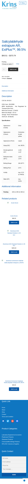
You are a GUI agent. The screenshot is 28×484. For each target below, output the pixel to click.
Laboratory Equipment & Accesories (12, 435)
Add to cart (13, 69)
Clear (17, 64)
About (3, 410)
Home (3, 407)
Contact (4, 414)
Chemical (9, 78)
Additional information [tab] (8, 91)
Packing (4, 61)
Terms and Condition (7, 416)
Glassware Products (7, 439)
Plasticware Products (7, 437)
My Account (4, 481)
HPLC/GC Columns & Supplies (10, 444)
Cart (22, 480)
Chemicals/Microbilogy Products (11, 441)
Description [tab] (5, 86)
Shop (3, 412)
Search (14, 481)
